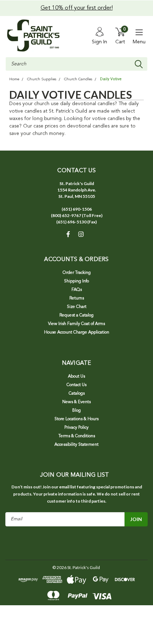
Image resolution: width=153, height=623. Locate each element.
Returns (76, 298)
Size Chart (76, 307)
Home (14, 79)
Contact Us (76, 385)
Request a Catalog (76, 315)
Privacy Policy (76, 428)
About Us (76, 376)
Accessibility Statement (76, 445)
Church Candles (78, 79)
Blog (76, 410)
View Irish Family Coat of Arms (76, 324)
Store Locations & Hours (76, 419)
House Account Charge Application (76, 332)
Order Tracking (77, 273)
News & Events (76, 402)
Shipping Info (76, 281)
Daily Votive (111, 79)
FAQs (77, 290)
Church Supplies (41, 79)
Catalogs (77, 393)
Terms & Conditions (76, 436)
